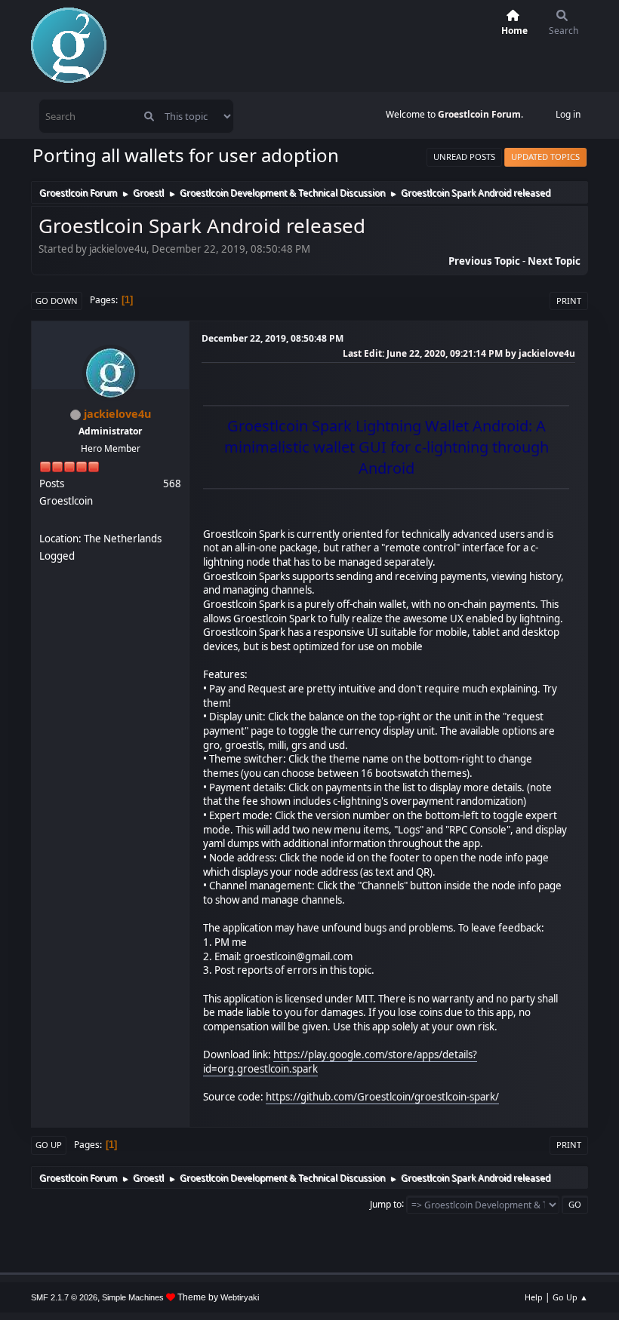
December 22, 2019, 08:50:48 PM (272, 338)
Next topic (554, 261)
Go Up (48, 1144)
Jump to (386, 1203)
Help (534, 1297)
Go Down (56, 300)
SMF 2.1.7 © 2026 (64, 1297)
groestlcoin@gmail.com (298, 956)
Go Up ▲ (570, 1297)
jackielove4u (117, 414)
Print (568, 300)
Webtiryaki (239, 1297)
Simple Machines (133, 1297)
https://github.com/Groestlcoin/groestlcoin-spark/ (382, 1097)
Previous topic (484, 261)
